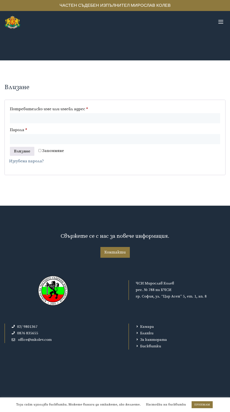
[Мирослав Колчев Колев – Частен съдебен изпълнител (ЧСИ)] (12, 22)
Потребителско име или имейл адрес (64, 109)
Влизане (22, 151)
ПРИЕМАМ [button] (202, 404)
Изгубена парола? (26, 161)
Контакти (115, 252)
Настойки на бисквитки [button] (166, 404)
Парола (33, 129)
